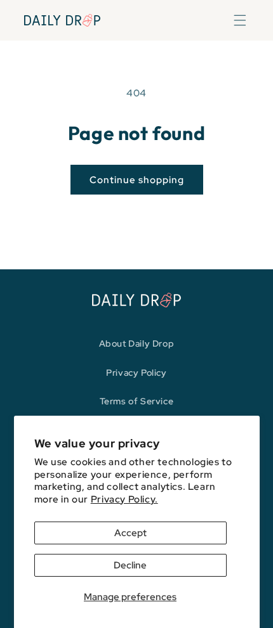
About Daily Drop (137, 343)
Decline (130, 565)
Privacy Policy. (124, 499)
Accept (130, 533)
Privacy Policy (136, 372)
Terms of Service (137, 401)
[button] (240, 20)
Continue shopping (137, 180)
